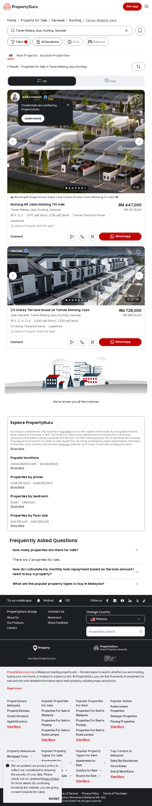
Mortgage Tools (17, 756)
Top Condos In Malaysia (121, 753)
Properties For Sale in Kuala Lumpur (56, 732)
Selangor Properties (123, 716)
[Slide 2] (69, 188)
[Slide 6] (82, 188)
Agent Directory (17, 721)
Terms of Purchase (115, 793)
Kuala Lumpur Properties (119, 708)
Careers (12, 627)
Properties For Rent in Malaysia (90, 713)
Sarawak (58, 20)
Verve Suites (118, 766)
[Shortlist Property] (138, 97)
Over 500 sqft (18, 521)
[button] (10, 55)
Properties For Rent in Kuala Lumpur (90, 732)
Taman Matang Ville (23, 463)
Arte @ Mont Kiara (122, 771)
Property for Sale (34, 20)
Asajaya (64, 444)
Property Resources (21, 751)
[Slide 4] (76, 188)
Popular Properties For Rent (89, 703)
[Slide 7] (85, 187)
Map (113, 81)
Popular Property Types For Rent (88, 753)
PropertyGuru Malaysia (17, 703)
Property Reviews (18, 710)
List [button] (45, 81)
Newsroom (55, 617)
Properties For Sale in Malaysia (56, 713)
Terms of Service (67, 793)
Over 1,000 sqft (40, 521)
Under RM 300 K (42, 482)
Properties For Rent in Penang (90, 722)
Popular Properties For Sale (55, 703)
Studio (14, 502)
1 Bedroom (28, 502)
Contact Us (56, 612)
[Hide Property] (129, 97)
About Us (13, 617)
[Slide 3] (72, 188)
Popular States (121, 701)
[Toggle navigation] (146, 6)
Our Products (15, 622)
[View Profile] (28, 97)
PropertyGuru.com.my (21, 672)
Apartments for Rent (86, 763)
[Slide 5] (79, 188)
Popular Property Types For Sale (54, 753)
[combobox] (70, 30)
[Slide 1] (66, 188)
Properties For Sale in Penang (56, 722)
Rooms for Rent (86, 775)
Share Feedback (58, 622)
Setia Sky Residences (124, 760)
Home (11, 20)
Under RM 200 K (20, 482)
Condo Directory (17, 716)
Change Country (98, 612)
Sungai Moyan (49, 463)
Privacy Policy (50, 778)
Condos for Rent (86, 770)
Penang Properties (122, 721)
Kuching (75, 20)
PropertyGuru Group (22, 612)
